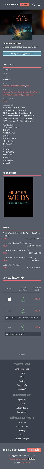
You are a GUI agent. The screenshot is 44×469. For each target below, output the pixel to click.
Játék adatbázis (22, 369)
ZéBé (5, 238)
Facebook (22, 422)
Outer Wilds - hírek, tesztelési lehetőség (19, 257)
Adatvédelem (22, 408)
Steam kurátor (22, 426)
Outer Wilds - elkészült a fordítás (16, 250)
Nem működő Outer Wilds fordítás (17, 243)
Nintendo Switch (10, 92)
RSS (22, 434)
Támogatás (22, 385)
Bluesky (22, 430)
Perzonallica (25, 462)
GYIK (22, 377)
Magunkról (22, 389)
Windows (9, 95)
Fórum (22, 373)
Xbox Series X (29, 95)
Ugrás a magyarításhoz (23, 53)
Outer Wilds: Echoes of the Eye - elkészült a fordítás (21, 234)
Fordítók (22, 381)
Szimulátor (14, 86)
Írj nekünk (22, 400)
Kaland (22, 86)
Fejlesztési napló (22, 439)
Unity (5, 101)
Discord (22, 404)
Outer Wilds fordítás (11, 265)
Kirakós (6, 86)
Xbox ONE (18, 95)
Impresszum (22, 412)
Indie (28, 86)
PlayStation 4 (23, 92)
